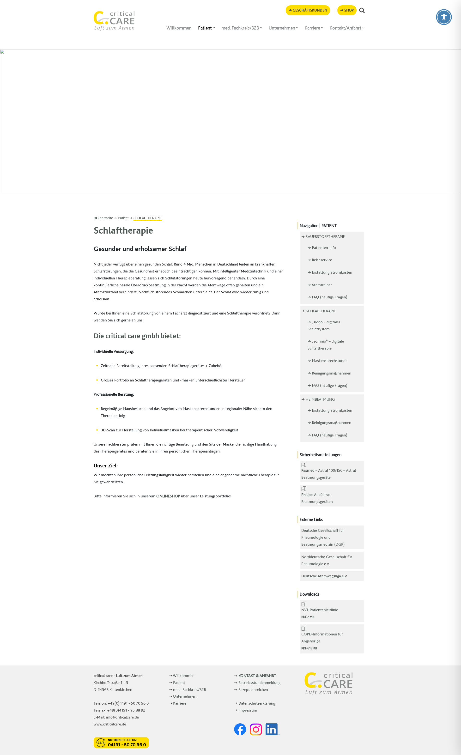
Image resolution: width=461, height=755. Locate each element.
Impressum (247, 710)
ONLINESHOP (168, 496)
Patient (179, 682)
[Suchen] (362, 10)
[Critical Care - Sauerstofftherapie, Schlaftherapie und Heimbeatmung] (114, 21)
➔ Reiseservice (320, 259)
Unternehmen (184, 696)
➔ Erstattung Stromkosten (330, 272)
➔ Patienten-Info (322, 247)
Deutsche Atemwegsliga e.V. (324, 576)
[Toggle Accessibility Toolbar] (444, 17)
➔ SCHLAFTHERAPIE (318, 310)
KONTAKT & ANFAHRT (257, 675)
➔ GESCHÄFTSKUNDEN (308, 10)
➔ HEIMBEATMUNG (318, 399)
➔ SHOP (347, 10)
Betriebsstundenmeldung (259, 682)
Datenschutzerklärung (256, 703)
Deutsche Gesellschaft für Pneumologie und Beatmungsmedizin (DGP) (323, 537)
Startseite (105, 218)
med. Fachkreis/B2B (189, 689)
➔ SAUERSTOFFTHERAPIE (323, 236)
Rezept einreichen (253, 689)
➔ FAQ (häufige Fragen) (327, 297)
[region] (230, 121)
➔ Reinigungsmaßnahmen (329, 373)
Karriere (179, 703)
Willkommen (178, 28)
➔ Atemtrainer (320, 284)
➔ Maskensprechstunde (327, 360)
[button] (214, 28)
